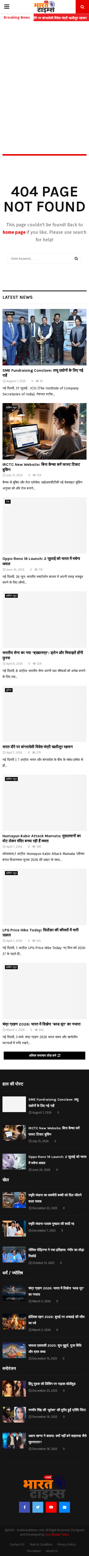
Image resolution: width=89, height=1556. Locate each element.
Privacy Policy (66, 1544)
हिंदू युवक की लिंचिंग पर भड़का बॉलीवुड (52, 1384)
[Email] (64, 1507)
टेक (7, 501)
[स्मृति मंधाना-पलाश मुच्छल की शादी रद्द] (14, 1228)
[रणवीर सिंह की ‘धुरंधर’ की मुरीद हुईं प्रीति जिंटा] (14, 1415)
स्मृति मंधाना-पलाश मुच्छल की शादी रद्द (51, 1224)
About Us (52, 1551)
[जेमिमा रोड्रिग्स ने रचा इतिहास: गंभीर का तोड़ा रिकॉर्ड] (14, 1254)
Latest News (17, 297)
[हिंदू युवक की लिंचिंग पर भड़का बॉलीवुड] (14, 1388)
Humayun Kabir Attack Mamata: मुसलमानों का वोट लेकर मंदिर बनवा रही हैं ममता (41, 838)
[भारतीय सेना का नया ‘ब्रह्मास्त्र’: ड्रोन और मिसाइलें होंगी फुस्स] (44, 619)
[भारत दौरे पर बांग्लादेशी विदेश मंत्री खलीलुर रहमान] (44, 714)
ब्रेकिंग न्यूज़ (11, 407)
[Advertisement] (44, 77)
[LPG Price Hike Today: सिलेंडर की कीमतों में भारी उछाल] (44, 897)
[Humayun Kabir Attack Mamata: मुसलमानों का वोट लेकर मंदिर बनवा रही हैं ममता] (44, 803)
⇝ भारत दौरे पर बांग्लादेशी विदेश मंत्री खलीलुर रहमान (42, 18)
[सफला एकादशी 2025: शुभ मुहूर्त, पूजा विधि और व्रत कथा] (14, 1350)
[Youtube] (51, 1507)
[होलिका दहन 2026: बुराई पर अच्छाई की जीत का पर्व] (14, 1321)
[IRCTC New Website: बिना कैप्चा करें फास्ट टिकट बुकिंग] (44, 431)
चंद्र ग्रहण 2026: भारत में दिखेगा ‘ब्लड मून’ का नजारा (41, 1024)
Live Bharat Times (57, 1534)
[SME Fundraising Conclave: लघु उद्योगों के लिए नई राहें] (44, 337)
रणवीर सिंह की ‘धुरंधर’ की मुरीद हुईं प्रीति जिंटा (57, 1410)
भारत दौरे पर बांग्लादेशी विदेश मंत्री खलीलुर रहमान (37, 746)
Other (9, 313)
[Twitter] (37, 1507)
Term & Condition (40, 1544)
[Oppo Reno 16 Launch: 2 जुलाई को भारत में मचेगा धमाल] (44, 525)
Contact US (17, 1544)
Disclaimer (34, 1551)
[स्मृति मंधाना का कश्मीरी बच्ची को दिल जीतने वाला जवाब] (14, 1200)
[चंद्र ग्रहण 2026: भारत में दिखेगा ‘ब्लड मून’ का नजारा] (44, 991)
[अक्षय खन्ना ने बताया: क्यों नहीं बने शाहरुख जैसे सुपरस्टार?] (14, 1440)
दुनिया (8, 690)
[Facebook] (24, 1507)
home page (14, 232)
